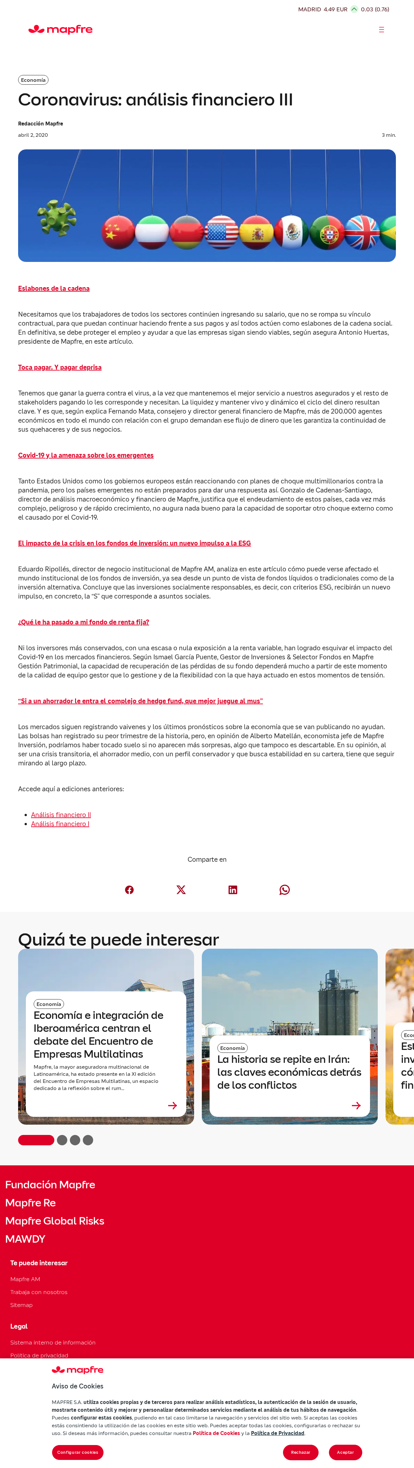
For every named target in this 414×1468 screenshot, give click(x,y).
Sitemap (21, 1305)
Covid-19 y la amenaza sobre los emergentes (86, 455)
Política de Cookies (216, 1433)
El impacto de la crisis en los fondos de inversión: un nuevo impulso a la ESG (134, 543)
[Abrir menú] (382, 30)
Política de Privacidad (277, 1433)
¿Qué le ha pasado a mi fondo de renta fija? (83, 622)
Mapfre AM (25, 1279)
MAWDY (25, 1239)
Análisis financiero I (60, 824)
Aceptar (345, 1452)
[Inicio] (31, 30)
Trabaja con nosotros (39, 1292)
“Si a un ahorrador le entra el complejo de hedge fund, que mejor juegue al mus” (140, 701)
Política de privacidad (39, 1355)
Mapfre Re (30, 1202)
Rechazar (300, 1452)
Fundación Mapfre (50, 1184)
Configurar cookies (77, 1452)
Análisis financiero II (61, 815)
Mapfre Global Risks (54, 1220)
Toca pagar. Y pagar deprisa (60, 367)
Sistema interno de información (53, 1342)
